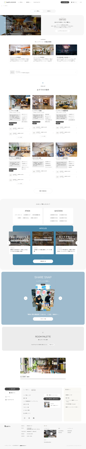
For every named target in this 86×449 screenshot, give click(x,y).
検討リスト (75, 2)
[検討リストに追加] (29, 108)
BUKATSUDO (70, 430)
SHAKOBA (69, 432)
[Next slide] (29, 102)
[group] (19, 53)
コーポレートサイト (8, 445)
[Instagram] (29, 418)
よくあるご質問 (26, 410)
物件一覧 (25, 398)
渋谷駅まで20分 (63, 214)
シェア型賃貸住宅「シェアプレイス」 (30, 401)
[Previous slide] (10, 102)
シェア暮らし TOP (27, 395)
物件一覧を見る (43, 191)
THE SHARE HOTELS (47, 442)
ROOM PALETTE (37, 2)
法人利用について (26, 413)
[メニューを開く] (80, 2)
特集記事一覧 (43, 261)
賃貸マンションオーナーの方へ (72, 407)
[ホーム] (1, 5)
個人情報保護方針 (16, 445)
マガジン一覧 (43, 319)
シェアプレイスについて (62, 31)
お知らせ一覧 (26, 404)
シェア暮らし (20, 2)
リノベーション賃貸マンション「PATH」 (72, 401)
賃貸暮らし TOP (69, 395)
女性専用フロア (27, 214)
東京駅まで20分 (54, 214)
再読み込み (51, 344)
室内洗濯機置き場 (36, 214)
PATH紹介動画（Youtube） (71, 404)
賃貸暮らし (28, 2)
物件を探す (65, 2)
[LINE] (24, 418)
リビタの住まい (61, 430)
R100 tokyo (60, 432)
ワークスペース (19, 214)
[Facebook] (33, 418)
